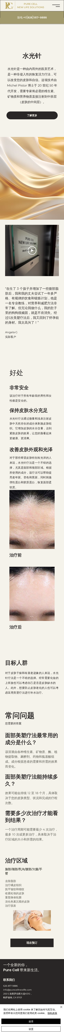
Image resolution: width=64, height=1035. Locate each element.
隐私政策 (52, 1013)
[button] (56, 6)
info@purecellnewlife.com (17, 989)
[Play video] (32, 250)
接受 (31, 1021)
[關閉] (59, 1009)
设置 (31, 1029)
